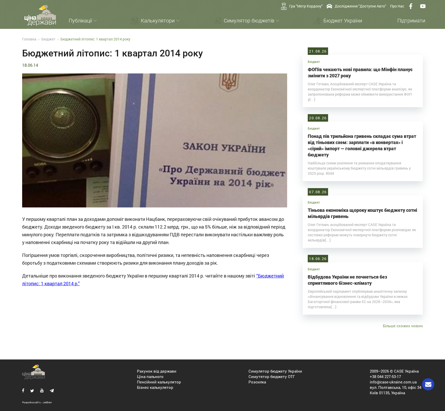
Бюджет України (342, 21)
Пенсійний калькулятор (159, 381)
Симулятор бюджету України (275, 371)
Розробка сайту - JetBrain (37, 402)
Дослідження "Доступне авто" (360, 6)
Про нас (397, 6)
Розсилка (257, 381)
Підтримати (411, 21)
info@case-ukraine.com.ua (393, 381)
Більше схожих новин (403, 325)
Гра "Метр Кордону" (306, 6)
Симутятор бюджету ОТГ (272, 376)
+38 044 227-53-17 (385, 376)
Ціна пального (150, 376)
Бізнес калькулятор (155, 387)
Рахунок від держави (156, 371)
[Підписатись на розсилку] (428, 384)
